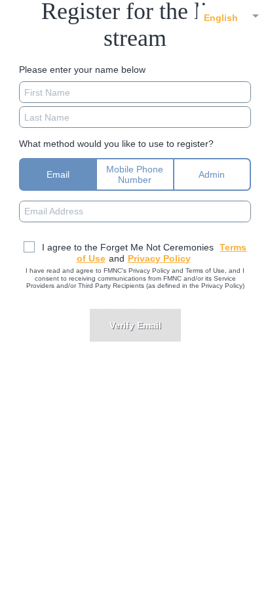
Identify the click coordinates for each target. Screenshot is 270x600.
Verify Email (135, 325)
